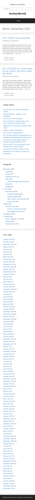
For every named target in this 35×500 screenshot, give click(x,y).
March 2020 (7, 304)
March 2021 (7, 282)
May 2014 (6, 389)
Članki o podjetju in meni (13, 219)
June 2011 (6, 414)
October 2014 (7, 384)
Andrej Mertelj (17, 13)
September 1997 (8, 441)
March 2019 (7, 334)
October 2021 (7, 269)
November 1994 (8, 486)
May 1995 (6, 478)
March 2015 (7, 371)
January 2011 (7, 416)
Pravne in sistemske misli (15, 209)
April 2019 (6, 331)
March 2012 (7, 404)
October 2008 (7, 429)
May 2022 (6, 252)
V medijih (6, 216)
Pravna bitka (11, 201)
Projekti (5, 204)
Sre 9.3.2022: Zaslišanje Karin (13, 133)
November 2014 (8, 381)
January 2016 (7, 354)
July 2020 (6, 294)
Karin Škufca (9, 191)
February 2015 (8, 374)
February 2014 (8, 394)
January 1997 (7, 458)
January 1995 (7, 483)
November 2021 (8, 267)
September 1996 (8, 463)
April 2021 (6, 279)
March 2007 (7, 431)
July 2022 (6, 249)
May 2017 (6, 346)
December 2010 (8, 419)
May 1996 (6, 468)
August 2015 (7, 359)
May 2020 (6, 299)
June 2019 (6, 326)
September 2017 (8, 344)
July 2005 (6, 434)
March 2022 (7, 257)
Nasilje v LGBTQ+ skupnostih (12, 130)
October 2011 (7, 411)
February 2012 (8, 406)
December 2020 (8, 289)
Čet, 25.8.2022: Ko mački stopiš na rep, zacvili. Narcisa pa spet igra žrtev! (17, 71)
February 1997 (8, 456)
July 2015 (6, 361)
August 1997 (7, 443)
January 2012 (7, 409)
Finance (7, 174)
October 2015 (7, 356)
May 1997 (6, 451)
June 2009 (6, 426)
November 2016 (8, 351)
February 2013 (8, 401)
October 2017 (7, 341)
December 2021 (8, 264)
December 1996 (8, 461)
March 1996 (7, 473)
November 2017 (8, 339)
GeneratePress (28, 497)
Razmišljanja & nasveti (14, 211)
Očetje (7, 184)
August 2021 (7, 274)
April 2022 (6, 254)
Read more (18, 53)
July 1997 (6, 446)
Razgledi (8, 186)
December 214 (8, 488)
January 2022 (7, 262)
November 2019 (8, 314)
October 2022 (7, 242)
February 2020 (8, 306)
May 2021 (6, 277)
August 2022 (7, 247)
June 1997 (6, 448)
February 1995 (8, 481)
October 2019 (7, 316)
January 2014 (7, 396)
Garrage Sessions (11, 176)
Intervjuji (8, 221)
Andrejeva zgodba (9, 57)
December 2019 (8, 311)
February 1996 (8, 476)
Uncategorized (8, 214)
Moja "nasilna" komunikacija (16, 199)
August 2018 (7, 336)
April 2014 (6, 391)
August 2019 (7, 321)
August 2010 (7, 421)
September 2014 (8, 386)
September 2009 (8, 424)
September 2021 (8, 272)
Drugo (7, 171)
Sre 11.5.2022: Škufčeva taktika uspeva (16, 149)
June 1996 (6, 466)
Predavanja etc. (10, 224)
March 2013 (7, 399)
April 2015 (6, 369)
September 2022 (8, 244)
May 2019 (6, 329)
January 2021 (7, 287)
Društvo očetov (10, 206)
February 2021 (8, 284)
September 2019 (8, 319)
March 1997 (7, 453)
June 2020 (6, 297)
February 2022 (8, 259)
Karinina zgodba (12, 196)
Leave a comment (9, 59)
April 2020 (6, 301)
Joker (7, 179)
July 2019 (6, 324)
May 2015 (6, 366)
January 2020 (7, 309)
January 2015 (7, 376)
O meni (5, 189)
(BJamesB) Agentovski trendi (16, 181)
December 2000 (8, 436)
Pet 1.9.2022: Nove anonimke (16, 38)
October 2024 (7, 239)
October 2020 (7, 292)
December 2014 (8, 379)
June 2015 (6, 364)
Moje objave (7, 169)
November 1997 (8, 439)
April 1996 (6, 471)
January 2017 (7, 349)
